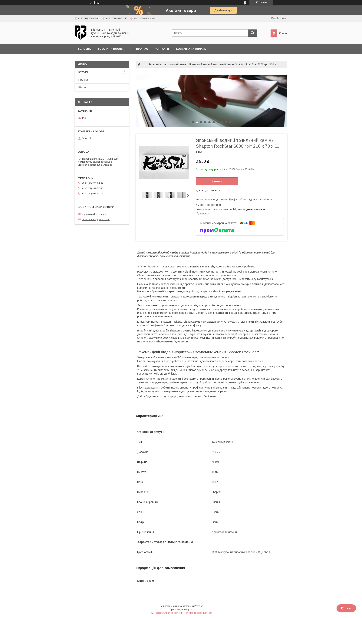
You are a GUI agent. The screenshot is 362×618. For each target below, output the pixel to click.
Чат (349, 608)
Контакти (162, 48)
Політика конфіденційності (198, 613)
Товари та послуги (111, 48)
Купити (217, 181)
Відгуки (82, 87)
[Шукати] (252, 33)
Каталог (83, 71)
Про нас (142, 48)
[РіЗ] (81, 39)
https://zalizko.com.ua (94, 214)
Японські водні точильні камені (167, 64)
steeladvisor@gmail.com (96, 219)
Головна (84, 48)
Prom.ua (198, 606)
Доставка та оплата (191, 48)
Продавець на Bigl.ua (181, 609)
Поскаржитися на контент (168, 613)
